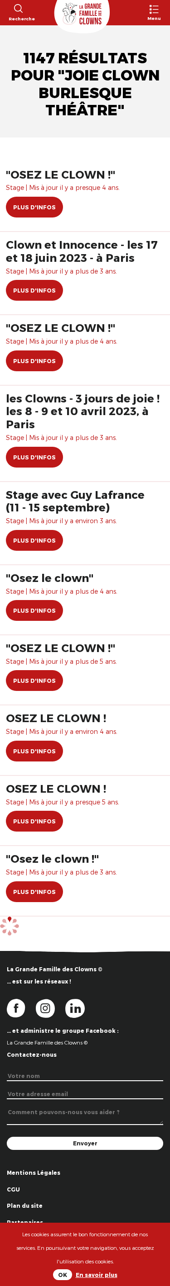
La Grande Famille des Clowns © (47, 1042)
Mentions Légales (33, 1172)
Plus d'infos (34, 207)
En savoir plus (96, 1275)
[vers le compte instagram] (51, 1007)
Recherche (18, 18)
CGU (13, 1189)
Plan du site (25, 1205)
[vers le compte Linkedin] (79, 1007)
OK (62, 1275)
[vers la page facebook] (21, 1007)
